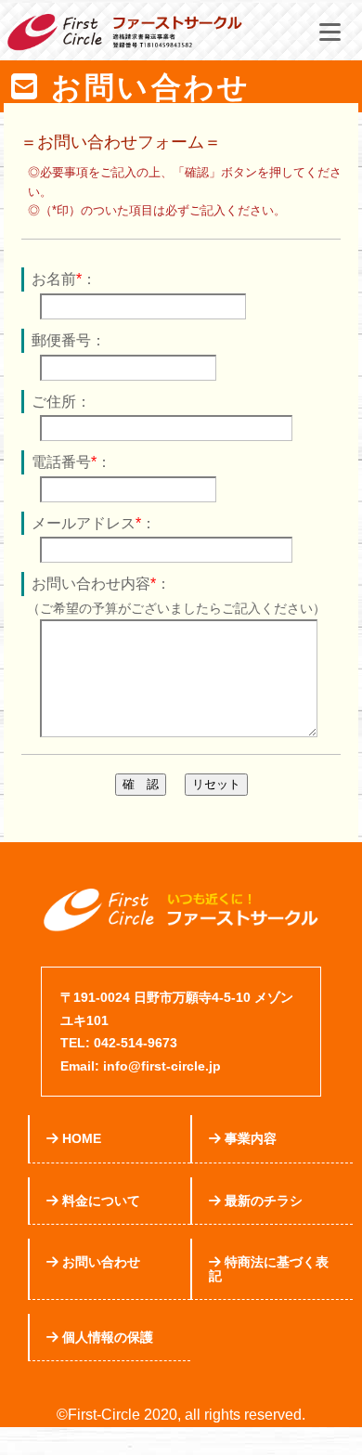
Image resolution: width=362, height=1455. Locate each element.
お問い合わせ (99, 1261)
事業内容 (249, 1138)
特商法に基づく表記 (269, 1268)
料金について (99, 1200)
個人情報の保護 (105, 1337)
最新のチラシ (262, 1200)
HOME (79, 1138)
